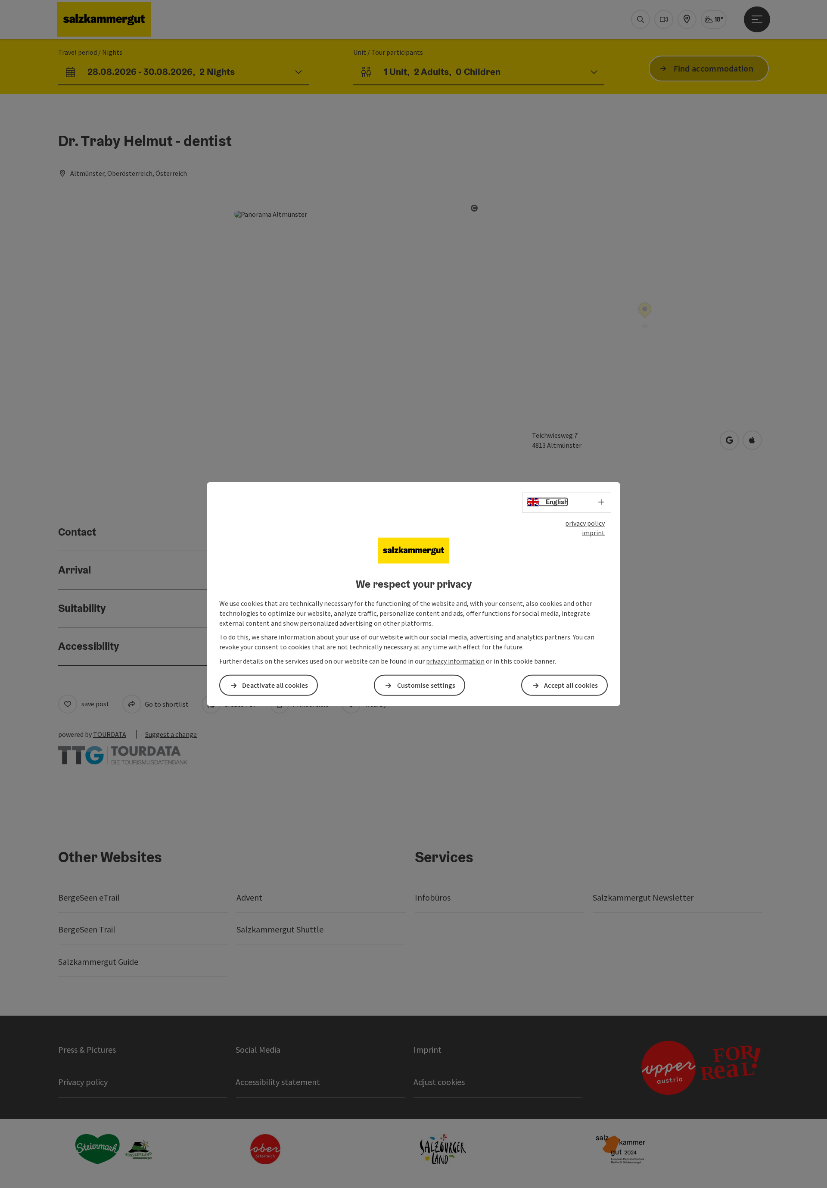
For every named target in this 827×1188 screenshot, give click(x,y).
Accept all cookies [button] (571, 685)
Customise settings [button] (426, 685)
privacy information (455, 661)
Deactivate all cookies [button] (275, 685)
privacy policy (585, 522)
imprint (593, 532)
